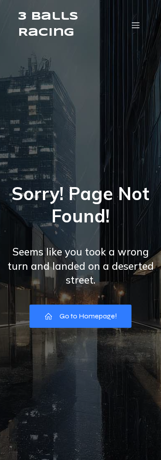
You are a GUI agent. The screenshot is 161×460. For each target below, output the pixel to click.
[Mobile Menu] (135, 25)
